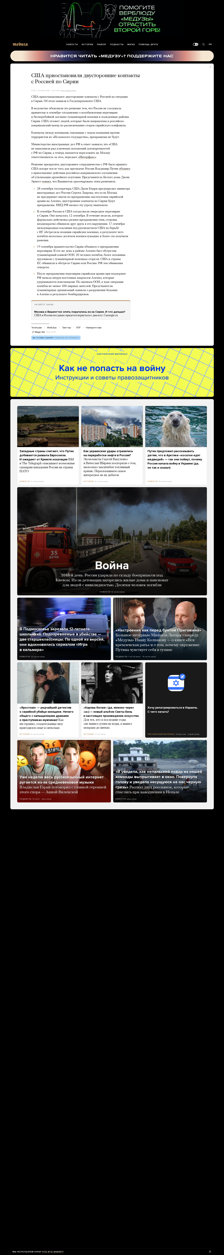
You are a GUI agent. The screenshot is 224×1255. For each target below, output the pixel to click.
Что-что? (51, 332)
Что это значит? (53, 1251)
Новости (72, 44)
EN (210, 44)
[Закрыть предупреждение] (210, 1252)
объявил (124, 168)
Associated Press (68, 90)
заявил (46, 181)
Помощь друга (148, 44)
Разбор (101, 44)
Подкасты (117, 44)
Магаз (131, 44)
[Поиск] (203, 44)
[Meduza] (20, 44)
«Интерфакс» (87, 157)
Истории (87, 44)
